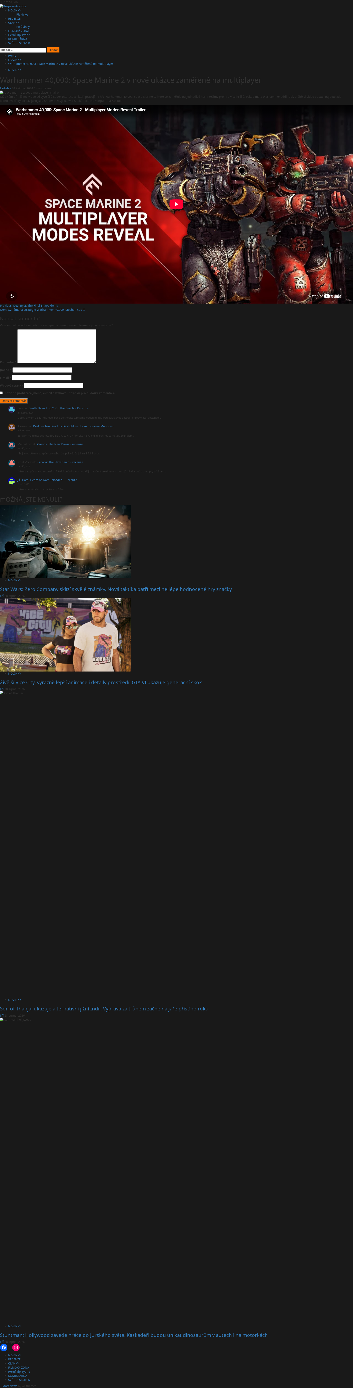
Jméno (6, 370)
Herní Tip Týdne (19, 35)
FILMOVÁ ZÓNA (18, 31)
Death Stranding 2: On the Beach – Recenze (58, 408)
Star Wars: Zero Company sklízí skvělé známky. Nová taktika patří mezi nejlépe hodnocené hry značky (116, 589)
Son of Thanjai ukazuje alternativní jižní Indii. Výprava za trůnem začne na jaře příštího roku (104, 1008)
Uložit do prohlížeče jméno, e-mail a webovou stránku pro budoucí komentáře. (59, 393)
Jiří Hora (23, 480)
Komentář (8, 362)
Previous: (29, 305)
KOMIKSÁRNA (17, 39)
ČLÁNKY (13, 23)
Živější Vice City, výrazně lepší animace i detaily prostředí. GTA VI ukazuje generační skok (101, 682)
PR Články (23, 27)
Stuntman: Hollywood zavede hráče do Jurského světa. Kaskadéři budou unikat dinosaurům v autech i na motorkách (134, 1335)
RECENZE (14, 18)
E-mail (5, 378)
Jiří (2, 596)
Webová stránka (11, 385)
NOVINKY (14, 10)
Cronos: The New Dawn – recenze (60, 444)
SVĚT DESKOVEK (19, 43)
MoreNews (9, 1386)
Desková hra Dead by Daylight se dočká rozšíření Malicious (73, 426)
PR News (22, 14)
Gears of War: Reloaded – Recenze (53, 480)
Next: (42, 310)
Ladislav (6, 88)
